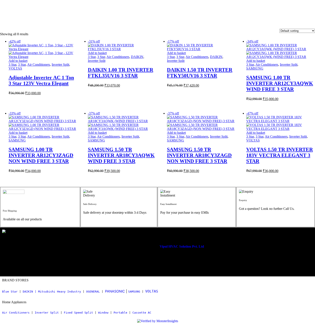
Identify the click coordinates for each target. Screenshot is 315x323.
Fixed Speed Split (78, 312)
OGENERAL (93, 291)
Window (103, 312)
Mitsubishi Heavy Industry (59, 291)
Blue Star (10, 291)
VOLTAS (15, 68)
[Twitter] (39, 265)
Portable (120, 312)
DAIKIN (137, 57)
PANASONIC (115, 291)
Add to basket (18, 60)
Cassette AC (141, 312)
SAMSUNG (254, 68)
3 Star (12, 64)
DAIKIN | (29, 291)
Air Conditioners (38, 64)
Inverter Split (60, 64)
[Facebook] (26, 265)
